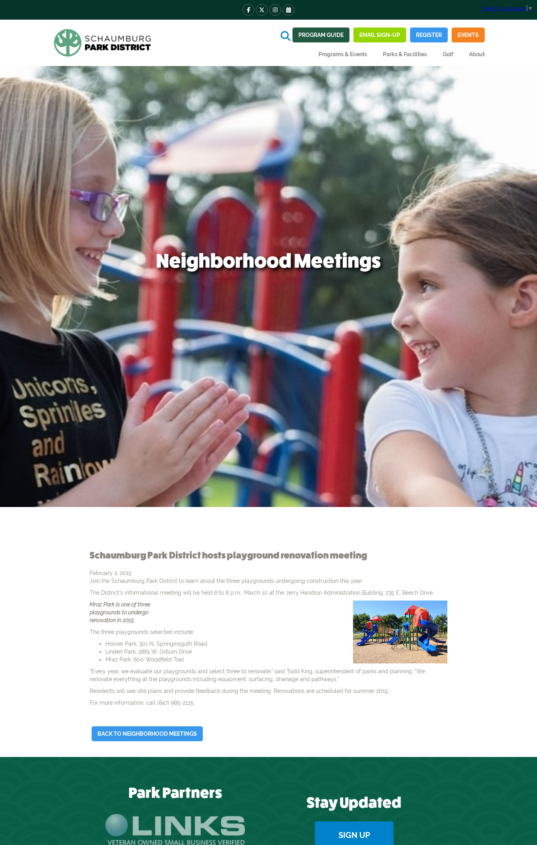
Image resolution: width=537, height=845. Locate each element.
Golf (448, 54)
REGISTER (429, 35)
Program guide (321, 35)
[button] (343, 54)
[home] (103, 43)
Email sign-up (379, 35)
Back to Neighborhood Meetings (147, 734)
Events (468, 35)
